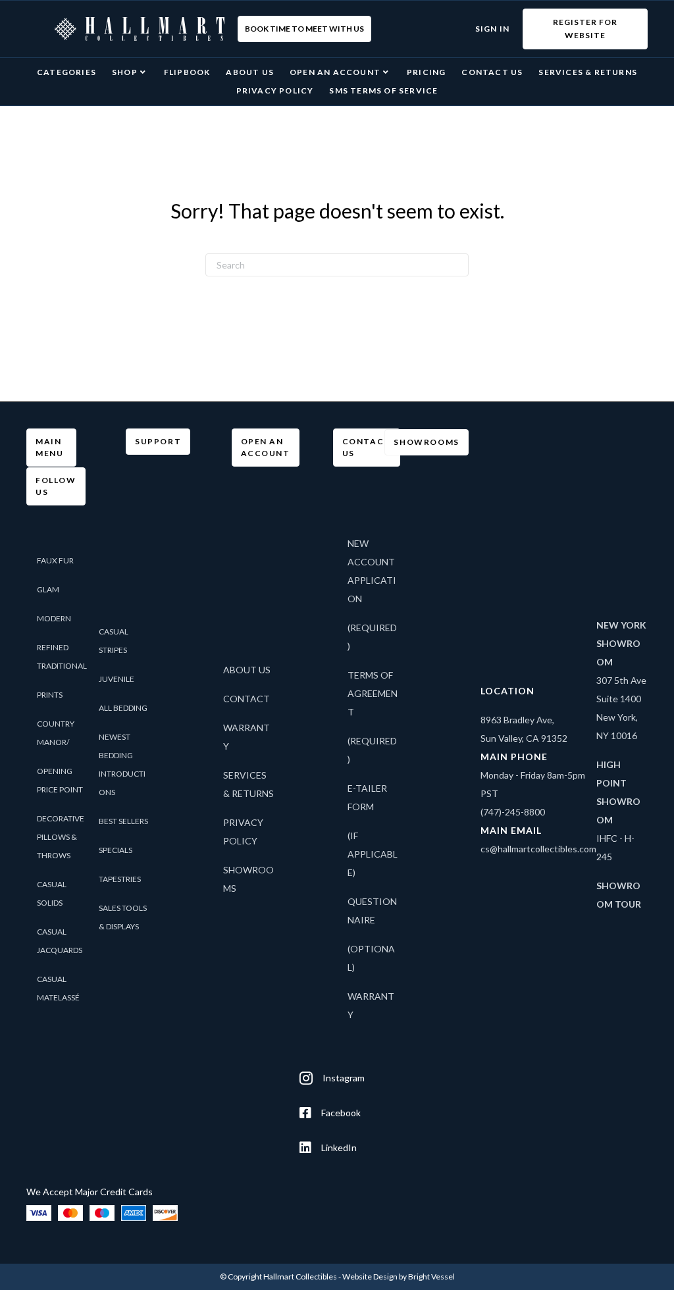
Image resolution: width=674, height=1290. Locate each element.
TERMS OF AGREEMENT (373, 693)
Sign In (492, 29)
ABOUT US (247, 669)
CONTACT (246, 698)
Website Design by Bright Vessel (398, 1276)
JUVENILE (116, 679)
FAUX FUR (55, 560)
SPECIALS (115, 850)
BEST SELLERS (123, 821)
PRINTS (50, 695)
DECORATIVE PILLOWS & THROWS (60, 836)
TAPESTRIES (120, 879)
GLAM (48, 589)
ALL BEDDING (123, 708)
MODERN (54, 618)
